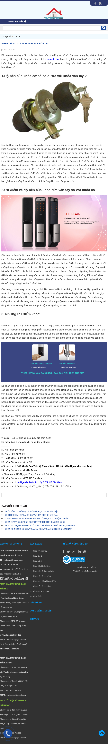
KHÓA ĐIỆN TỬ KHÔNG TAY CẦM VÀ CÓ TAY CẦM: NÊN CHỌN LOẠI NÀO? (38, 529)
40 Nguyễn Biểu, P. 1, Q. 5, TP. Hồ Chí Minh (40, 482)
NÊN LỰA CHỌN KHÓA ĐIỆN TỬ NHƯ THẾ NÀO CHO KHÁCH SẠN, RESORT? (40, 525)
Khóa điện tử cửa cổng (41, 586)
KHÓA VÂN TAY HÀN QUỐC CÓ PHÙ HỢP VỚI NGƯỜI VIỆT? (32, 511)
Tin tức (34, 619)
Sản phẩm (36, 543)
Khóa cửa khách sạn (40, 591)
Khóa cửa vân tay (39, 551)
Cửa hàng (36, 602)
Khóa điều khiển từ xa (41, 566)
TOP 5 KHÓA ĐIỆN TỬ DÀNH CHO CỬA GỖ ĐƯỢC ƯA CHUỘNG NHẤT (36, 518)
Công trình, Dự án (41, 610)
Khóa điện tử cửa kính (41, 576)
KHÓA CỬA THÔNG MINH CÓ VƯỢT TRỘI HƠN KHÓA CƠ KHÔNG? (35, 522)
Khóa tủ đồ (36, 596)
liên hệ (22, 22)
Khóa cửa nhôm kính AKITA (44, 581)
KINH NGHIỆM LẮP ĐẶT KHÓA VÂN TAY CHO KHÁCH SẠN (31, 515)
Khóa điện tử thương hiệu (43, 571)
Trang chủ (12, 22)
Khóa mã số (37, 561)
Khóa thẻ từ (37, 556)
